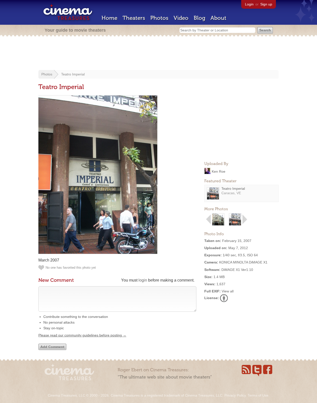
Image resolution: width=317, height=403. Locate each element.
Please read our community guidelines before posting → (82, 335)
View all (228, 291)
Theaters (134, 18)
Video (181, 18)
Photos (159, 18)
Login (249, 4)
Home (109, 18)
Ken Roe (218, 171)
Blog (199, 18)
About (218, 18)
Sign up (266, 4)
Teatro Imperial (73, 74)
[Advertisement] (158, 54)
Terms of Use (258, 395)
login (142, 280)
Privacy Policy (235, 395)
